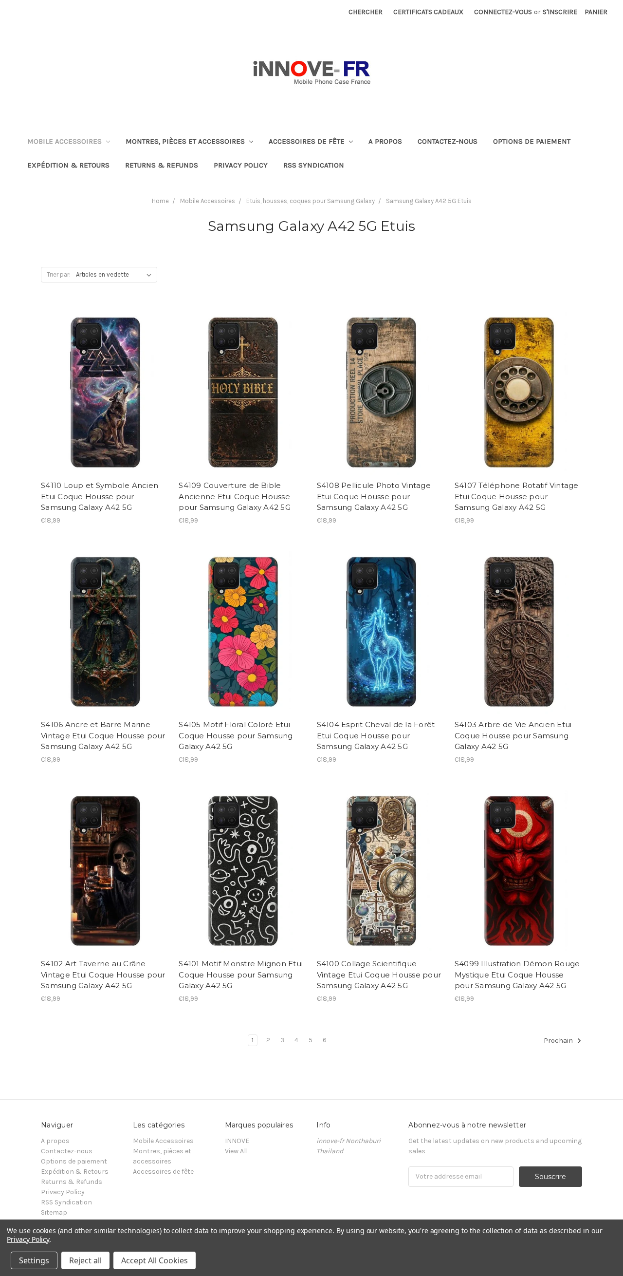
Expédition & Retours (68, 165)
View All (236, 1151)
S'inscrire (560, 12)
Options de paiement (531, 141)
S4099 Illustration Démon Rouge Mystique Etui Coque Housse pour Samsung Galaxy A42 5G (517, 974)
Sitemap (54, 1212)
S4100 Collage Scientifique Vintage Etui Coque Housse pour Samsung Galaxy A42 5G (379, 974)
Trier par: (59, 274)
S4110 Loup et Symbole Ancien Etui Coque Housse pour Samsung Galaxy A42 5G (99, 496)
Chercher (365, 12)
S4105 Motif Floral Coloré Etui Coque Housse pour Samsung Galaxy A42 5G (236, 735)
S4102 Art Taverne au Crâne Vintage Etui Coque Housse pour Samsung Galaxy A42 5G (103, 974)
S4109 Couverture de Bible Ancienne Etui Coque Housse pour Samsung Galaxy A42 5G (235, 496)
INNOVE (237, 1141)
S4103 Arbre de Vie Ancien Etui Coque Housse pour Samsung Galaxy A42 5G (513, 735)
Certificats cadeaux (428, 12)
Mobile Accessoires (65, 141)
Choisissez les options (105, 408)
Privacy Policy (241, 165)
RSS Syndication (313, 165)
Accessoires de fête (308, 141)
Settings (34, 1260)
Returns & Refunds (161, 165)
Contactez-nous (447, 141)
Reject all (85, 1260)
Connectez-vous (503, 12)
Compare (102, 391)
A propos (385, 141)
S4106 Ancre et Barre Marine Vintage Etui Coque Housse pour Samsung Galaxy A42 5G (103, 735)
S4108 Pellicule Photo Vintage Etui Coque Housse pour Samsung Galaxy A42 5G (374, 496)
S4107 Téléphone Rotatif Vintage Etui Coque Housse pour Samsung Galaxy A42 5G (517, 496)
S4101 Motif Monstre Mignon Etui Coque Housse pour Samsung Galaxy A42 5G (241, 974)
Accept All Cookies (154, 1260)
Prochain (559, 1040)
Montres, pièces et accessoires (186, 141)
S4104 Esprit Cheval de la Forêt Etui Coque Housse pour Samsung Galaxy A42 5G (376, 735)
